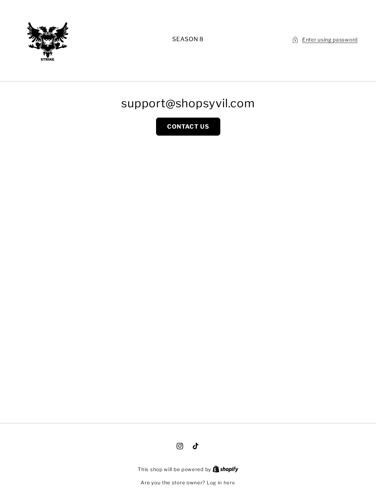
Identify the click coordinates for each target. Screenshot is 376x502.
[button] (325, 39)
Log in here (221, 482)
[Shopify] (225, 469)
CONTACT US (188, 126)
